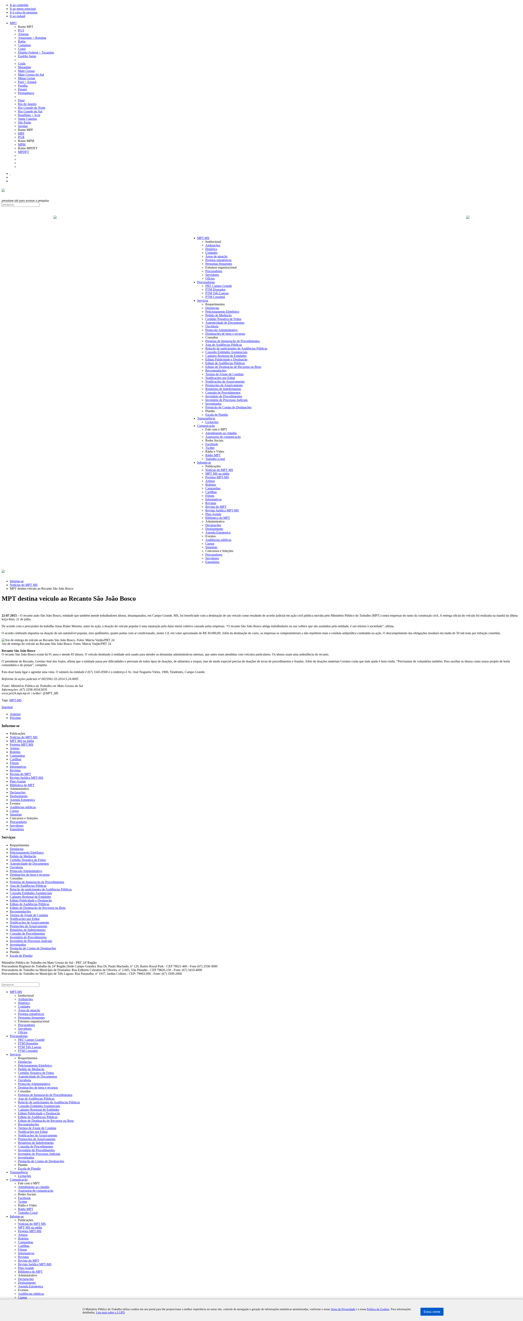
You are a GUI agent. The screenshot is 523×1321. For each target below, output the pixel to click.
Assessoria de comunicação (223, 436)
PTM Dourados (215, 289)
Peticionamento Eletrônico (222, 311)
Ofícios (210, 278)
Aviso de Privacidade (343, 1309)
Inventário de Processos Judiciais (226, 400)
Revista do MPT (216, 506)
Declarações (213, 525)
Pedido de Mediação (218, 315)
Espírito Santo (27, 56)
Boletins (210, 484)
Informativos (213, 499)
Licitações (211, 422)
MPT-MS (203, 238)
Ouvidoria (211, 326)
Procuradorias (206, 282)
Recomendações (215, 370)
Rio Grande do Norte (31, 107)
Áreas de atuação (216, 256)
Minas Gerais (26, 78)
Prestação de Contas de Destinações (228, 407)
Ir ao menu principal (23, 8)
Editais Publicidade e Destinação (226, 359)
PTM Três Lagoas (217, 293)
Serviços (202, 300)
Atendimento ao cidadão (221, 433)
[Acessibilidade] (10, 173)
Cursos (209, 543)
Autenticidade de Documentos (224, 322)
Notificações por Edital (220, 378)
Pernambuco (26, 93)
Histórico (211, 249)
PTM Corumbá (215, 297)
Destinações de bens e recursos (225, 333)
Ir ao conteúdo (19, 5)
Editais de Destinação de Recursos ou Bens (233, 367)
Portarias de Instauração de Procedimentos (232, 341)
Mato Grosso (26, 71)
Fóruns (209, 495)
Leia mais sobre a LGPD (110, 1312)
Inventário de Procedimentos (223, 396)
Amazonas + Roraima (32, 37)
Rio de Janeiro (27, 104)
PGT (21, 30)
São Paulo (24, 122)
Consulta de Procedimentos (222, 392)
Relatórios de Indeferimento (223, 389)
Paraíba (23, 85)
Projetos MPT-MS (217, 477)
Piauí (21, 100)
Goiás (22, 63)
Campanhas (212, 488)
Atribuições (212, 245)
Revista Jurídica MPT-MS (222, 510)
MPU (13, 23)
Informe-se (204, 462)
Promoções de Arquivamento (224, 385)
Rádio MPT (213, 455)
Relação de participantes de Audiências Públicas (236, 348)
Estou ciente (432, 1311)
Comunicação (206, 425)
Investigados (213, 403)
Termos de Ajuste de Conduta (224, 374)
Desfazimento (214, 529)
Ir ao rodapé (17, 16)
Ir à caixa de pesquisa (23, 12)
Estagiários (212, 562)
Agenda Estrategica (217, 532)
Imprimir (7, 707)
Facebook (211, 444)
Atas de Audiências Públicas (223, 344)
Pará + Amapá (27, 82)
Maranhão (24, 67)
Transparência (206, 418)
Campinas (24, 45)
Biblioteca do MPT (217, 517)
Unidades (211, 252)
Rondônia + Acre (29, 115)
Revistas (210, 503)
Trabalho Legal (215, 459)
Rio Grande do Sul (30, 111)
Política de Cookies (378, 1309)
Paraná (22, 89)
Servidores (212, 275)
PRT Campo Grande (218, 286)
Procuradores (213, 271)
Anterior (15, 714)
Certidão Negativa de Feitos (223, 319)
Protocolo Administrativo (221, 330)
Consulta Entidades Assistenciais (226, 352)
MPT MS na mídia (217, 473)
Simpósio (211, 547)
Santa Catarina (27, 118)
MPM (22, 144)
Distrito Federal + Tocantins (36, 52)
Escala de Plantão (216, 414)
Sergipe (23, 126)
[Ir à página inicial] (261, 221)
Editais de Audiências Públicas (225, 363)
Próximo (15, 718)
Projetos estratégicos (218, 260)
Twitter (210, 448)
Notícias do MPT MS (219, 470)
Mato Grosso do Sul (31, 74)
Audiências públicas (218, 540)
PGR (21, 137)
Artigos (210, 481)
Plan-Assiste (213, 514)
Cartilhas (211, 492)
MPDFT (23, 152)
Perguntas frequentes (218, 263)
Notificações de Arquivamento (225, 381)
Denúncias (212, 308)
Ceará (22, 49)
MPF (21, 133)
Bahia (22, 41)
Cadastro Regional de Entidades (226, 356)
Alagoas (23, 34)
